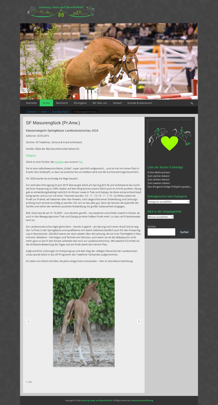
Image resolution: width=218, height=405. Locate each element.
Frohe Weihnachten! (159, 172)
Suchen (152, 226)
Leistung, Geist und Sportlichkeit (97, 400)
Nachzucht (62, 103)
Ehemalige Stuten (61, 111)
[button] (139, 321)
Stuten (46, 103)
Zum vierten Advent (159, 176)
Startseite (31, 103)
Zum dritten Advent (158, 179)
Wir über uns (100, 103)
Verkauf (117, 103)
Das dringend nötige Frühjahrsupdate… (170, 186)
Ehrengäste (80, 103)
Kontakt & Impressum (140, 103)
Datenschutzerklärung (142, 400)
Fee (80, 162)
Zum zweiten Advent (159, 183)
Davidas (59, 162)
